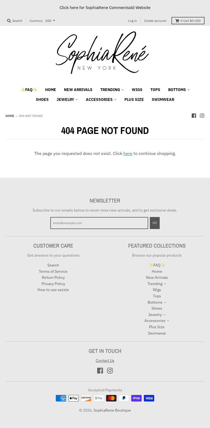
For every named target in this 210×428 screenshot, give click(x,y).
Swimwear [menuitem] (163, 99)
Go (155, 223)
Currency (36, 21)
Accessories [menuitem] (99, 99)
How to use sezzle (53, 289)
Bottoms (155, 302)
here (127, 153)
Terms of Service (53, 271)
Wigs (157, 289)
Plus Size (157, 326)
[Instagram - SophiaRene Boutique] (202, 115)
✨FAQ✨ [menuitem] (29, 89)
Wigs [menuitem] (137, 89)
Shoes (156, 308)
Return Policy (53, 277)
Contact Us (105, 360)
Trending (154, 283)
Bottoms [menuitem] (177, 89)
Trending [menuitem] (110, 89)
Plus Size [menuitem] (134, 99)
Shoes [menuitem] (42, 99)
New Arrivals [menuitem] (78, 89)
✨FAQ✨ (157, 265)
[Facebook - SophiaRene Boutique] (193, 115)
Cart (190, 21)
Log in (132, 21)
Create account (155, 21)
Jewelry (155, 314)
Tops (157, 296)
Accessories (154, 320)
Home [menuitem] (50, 89)
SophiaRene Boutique (112, 410)
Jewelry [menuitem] (65, 99)
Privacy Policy (53, 283)
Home (9, 116)
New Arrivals (157, 277)
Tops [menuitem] (155, 89)
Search (53, 265)
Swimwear (157, 333)
